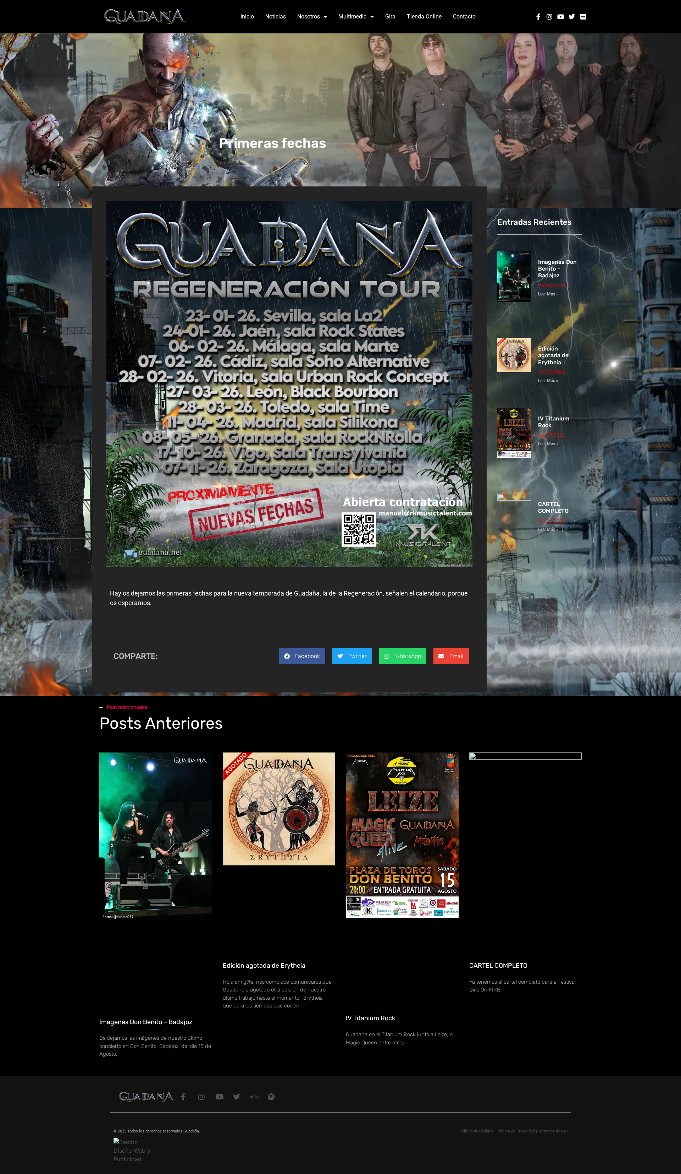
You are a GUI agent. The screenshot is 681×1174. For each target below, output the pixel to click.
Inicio (247, 16)
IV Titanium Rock (370, 1018)
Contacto (464, 16)
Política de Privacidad (516, 1131)
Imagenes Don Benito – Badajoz (557, 269)
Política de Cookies (476, 1131)
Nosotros (308, 16)
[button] (302, 656)
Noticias (275, 16)
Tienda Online (424, 16)
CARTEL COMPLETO (553, 507)
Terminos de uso (553, 1131)
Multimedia (352, 16)
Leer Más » (548, 294)
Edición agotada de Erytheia (553, 355)
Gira (390, 16)
